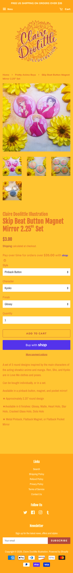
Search (36, 469)
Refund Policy (36, 479)
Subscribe (59, 540)
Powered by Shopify (58, 551)
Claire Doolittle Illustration (35, 551)
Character (8, 281)
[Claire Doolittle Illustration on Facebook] (33, 513)
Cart (67, 9)
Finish (6, 297)
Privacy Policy (36, 484)
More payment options (36, 354)
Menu (10, 9)
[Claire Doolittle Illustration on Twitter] (25, 513)
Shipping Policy (36, 474)
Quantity (7, 313)
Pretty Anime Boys (25, 74)
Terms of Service (36, 489)
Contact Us (36, 494)
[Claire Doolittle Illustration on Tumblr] (48, 513)
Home (6, 74)
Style (5, 265)
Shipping (7, 246)
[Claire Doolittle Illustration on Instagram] (40, 513)
